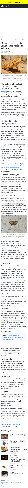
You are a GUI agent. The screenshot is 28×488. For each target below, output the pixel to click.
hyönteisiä (21, 277)
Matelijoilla (4, 91)
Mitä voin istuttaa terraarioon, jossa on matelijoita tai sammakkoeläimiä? (13, 337)
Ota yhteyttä (4, 486)
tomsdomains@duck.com (14, 2)
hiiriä (14, 277)
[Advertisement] (14, 22)
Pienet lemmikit (5, 40)
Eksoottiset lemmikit (18, 40)
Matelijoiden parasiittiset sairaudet (13, 424)
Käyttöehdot (4, 483)
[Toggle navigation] (25, 5)
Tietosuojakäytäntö (15, 483)
